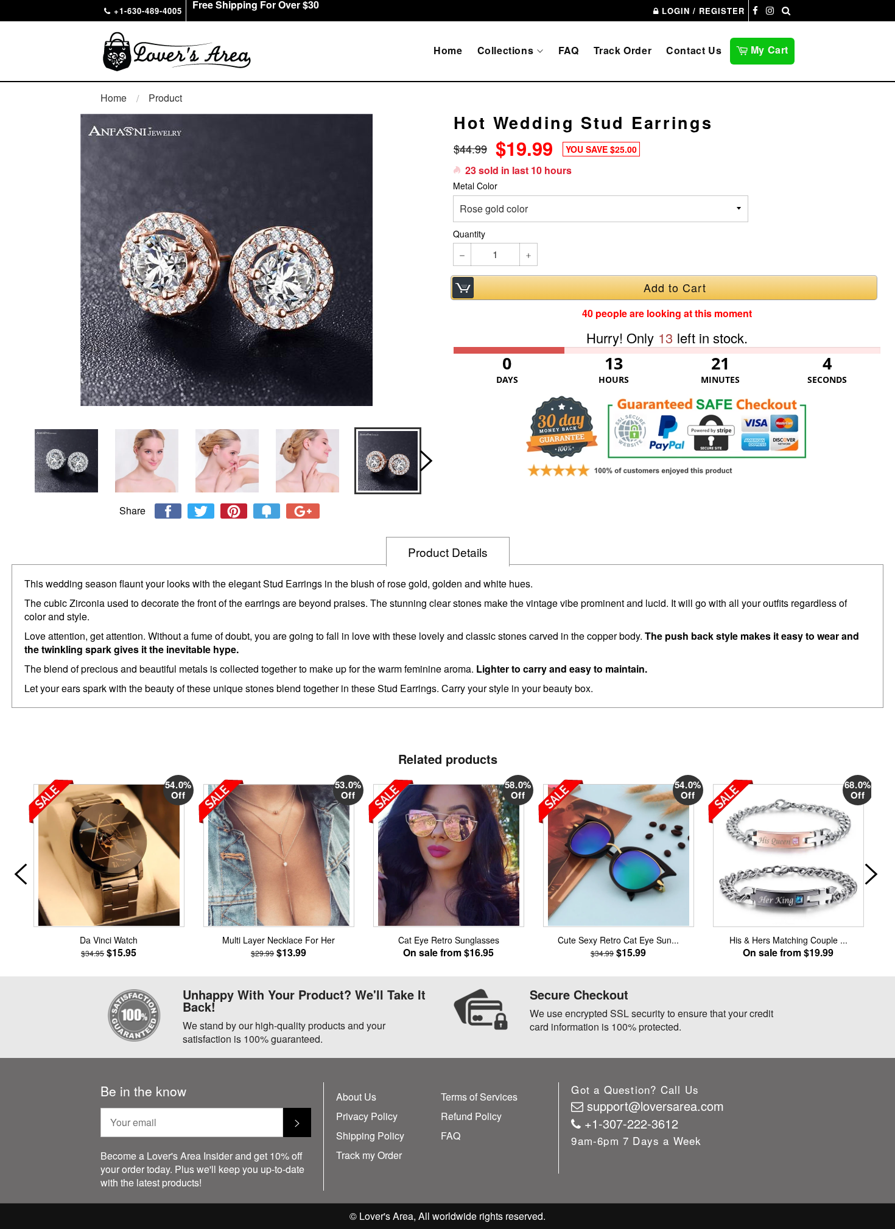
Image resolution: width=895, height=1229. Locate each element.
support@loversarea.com (655, 1106)
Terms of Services (479, 1097)
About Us (356, 1097)
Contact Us (693, 50)
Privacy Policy (367, 1116)
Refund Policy (471, 1116)
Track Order (623, 50)
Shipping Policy (370, 1136)
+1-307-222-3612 (631, 1123)
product (165, 98)
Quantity (469, 234)
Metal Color (475, 186)
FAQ (568, 50)
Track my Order (369, 1155)
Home (447, 50)
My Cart (771, 49)
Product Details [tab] (448, 552)
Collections (506, 50)
